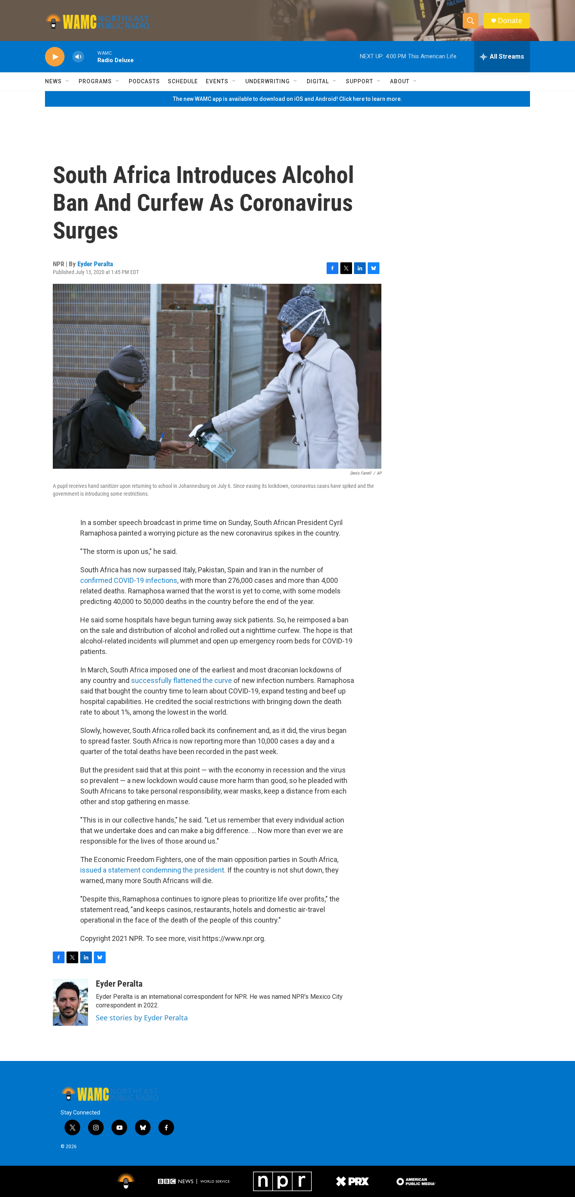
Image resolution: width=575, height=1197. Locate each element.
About (400, 81)
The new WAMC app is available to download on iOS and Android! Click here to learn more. (287, 99)
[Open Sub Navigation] (68, 81)
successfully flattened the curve (181, 680)
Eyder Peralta (95, 264)
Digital (318, 81)
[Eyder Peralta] (70, 1002)
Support (359, 81)
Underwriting (267, 81)
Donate (510, 20)
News (53, 81)
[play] (55, 56)
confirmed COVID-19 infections (128, 580)
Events (217, 81)
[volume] (78, 57)
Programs (95, 81)
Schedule (183, 81)
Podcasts (144, 81)
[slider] (91, 56)
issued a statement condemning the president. (153, 870)
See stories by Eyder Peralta (142, 1017)
